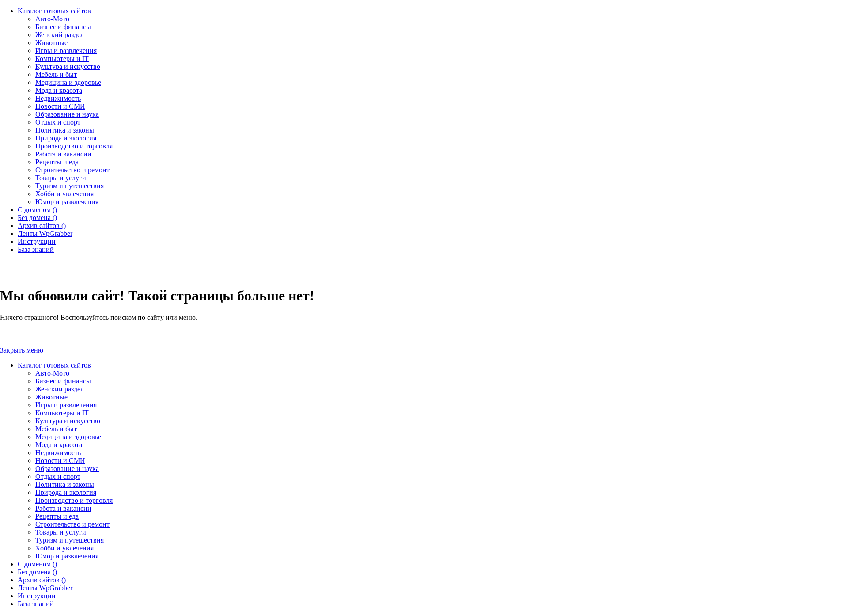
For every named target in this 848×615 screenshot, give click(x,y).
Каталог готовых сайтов (54, 365)
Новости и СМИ (60, 460)
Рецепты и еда (57, 516)
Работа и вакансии (63, 508)
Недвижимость (58, 452)
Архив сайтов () (42, 580)
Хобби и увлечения (64, 548)
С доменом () (37, 564)
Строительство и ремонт (72, 524)
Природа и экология (65, 492)
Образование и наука (67, 468)
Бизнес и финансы (63, 381)
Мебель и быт (56, 429)
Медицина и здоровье (68, 436)
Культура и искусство (67, 421)
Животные (51, 397)
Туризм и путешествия (69, 540)
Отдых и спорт (57, 476)
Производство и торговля (74, 500)
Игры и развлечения (66, 405)
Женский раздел (59, 389)
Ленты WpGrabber (45, 588)
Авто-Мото (52, 373)
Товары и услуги (60, 532)
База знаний (36, 603)
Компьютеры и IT (62, 413)
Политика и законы (64, 484)
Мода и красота (58, 444)
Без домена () (37, 572)
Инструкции (37, 596)
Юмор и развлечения (66, 556)
